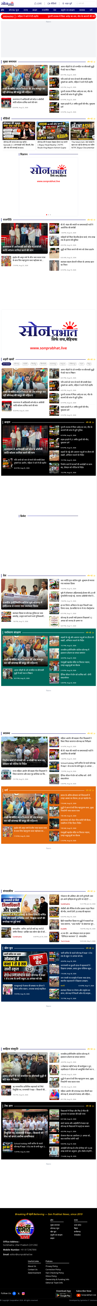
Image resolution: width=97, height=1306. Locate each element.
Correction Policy (53, 1270)
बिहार (76, 1228)
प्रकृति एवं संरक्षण (68, 10)
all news (6, 364)
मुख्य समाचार (55, 1225)
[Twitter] (18, 1293)
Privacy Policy (52, 1266)
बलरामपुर (53, 364)
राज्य (26, 10)
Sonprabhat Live (88, 1295)
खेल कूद (53, 1232)
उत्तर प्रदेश (77, 1225)
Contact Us (32, 1270)
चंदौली (25, 364)
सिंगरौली (43, 364)
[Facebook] (14, 1293)
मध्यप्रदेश (77, 1235)
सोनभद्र (16, 364)
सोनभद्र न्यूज (14, 10)
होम (2, 10)
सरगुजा (62, 364)
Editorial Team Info (54, 1283)
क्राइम (35, 10)
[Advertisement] (48, 40)
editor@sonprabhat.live (21, 1254)
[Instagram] (23, 1293)
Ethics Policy (51, 1276)
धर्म (91, 10)
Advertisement (34, 1273)
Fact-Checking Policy (55, 1273)
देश (54, 10)
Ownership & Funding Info (57, 1279)
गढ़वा (81, 364)
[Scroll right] (94, 137)
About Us (32, 1266)
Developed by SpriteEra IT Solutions (83, 1300)
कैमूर (89, 364)
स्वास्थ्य (82, 10)
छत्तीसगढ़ (77, 1232)
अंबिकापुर (72, 364)
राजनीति (45, 10)
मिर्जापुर (33, 364)
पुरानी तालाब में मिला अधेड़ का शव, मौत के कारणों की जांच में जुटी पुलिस (47, 16)
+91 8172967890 (28, 1250)
